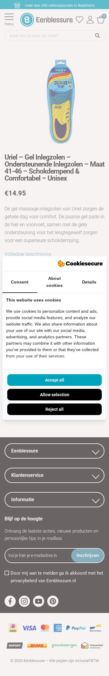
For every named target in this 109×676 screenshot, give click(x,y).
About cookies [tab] (54, 282)
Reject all (54, 409)
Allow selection (54, 394)
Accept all (54, 380)
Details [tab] (89, 282)
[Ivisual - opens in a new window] (80, 264)
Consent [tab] (19, 282)
